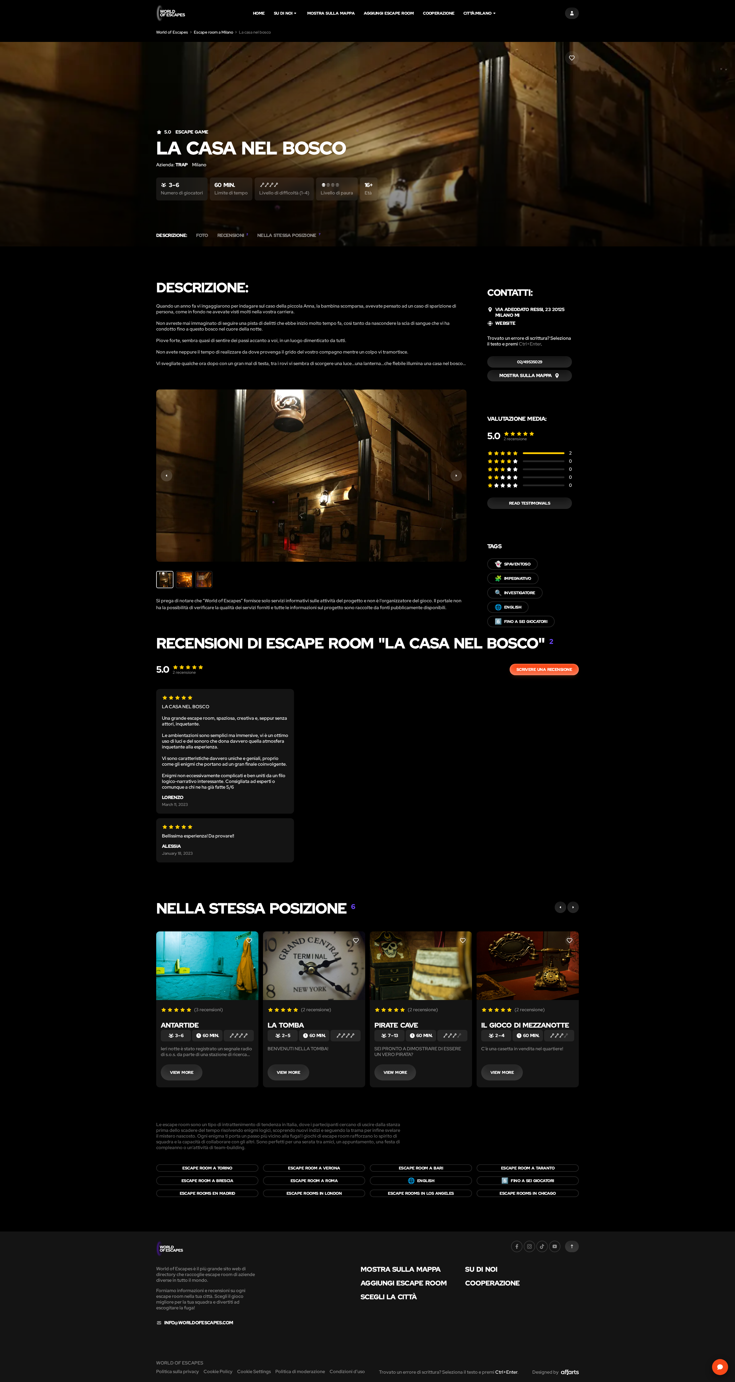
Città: (477, 13)
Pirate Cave (396, 1025)
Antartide (180, 1025)
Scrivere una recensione (544, 669)
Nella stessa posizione (288, 235)
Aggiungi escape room (389, 13)
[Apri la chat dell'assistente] (720, 1367)
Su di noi (283, 13)
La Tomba (286, 1025)
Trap (181, 165)
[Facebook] (517, 1246)
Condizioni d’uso (347, 1372)
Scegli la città (389, 1297)
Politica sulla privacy (177, 1372)
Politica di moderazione (300, 1372)
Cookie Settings (254, 1372)
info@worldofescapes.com (198, 1323)
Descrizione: (171, 235)
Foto (202, 235)
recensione (515, 438)
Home (259, 13)
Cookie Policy (218, 1372)
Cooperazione (438, 13)
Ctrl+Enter (530, 344)
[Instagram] (529, 1246)
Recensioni (232, 235)
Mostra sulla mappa (331, 13)
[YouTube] (554, 1246)
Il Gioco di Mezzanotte (525, 1025)
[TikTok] (542, 1246)
